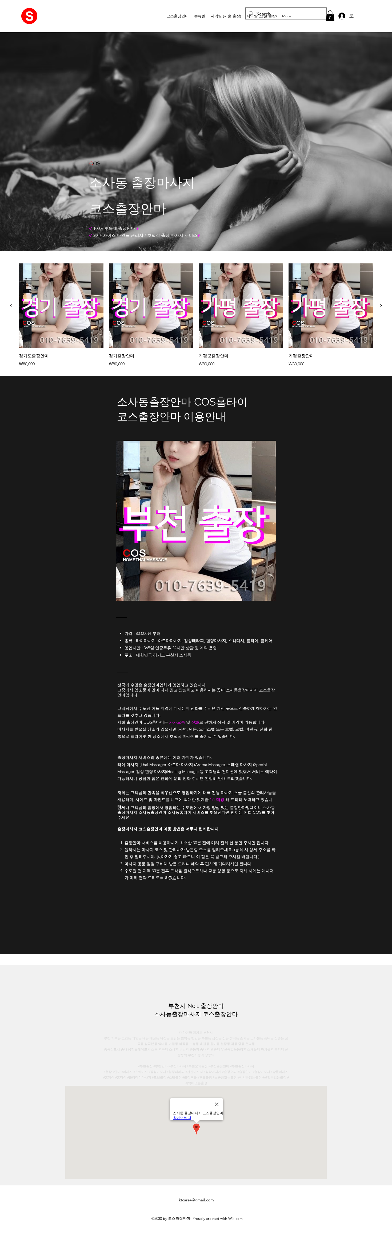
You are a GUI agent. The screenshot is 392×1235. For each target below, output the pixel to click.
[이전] (11, 305)
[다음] (381, 305)
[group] (196, 315)
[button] (199, 16)
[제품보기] (61, 305)
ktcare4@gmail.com (196, 1199)
